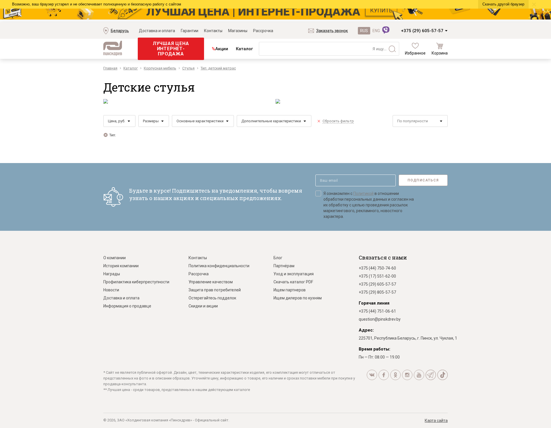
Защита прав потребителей (215, 290)
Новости (111, 290)
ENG (376, 30)
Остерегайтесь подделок (212, 298)
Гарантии (189, 30)
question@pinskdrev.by (380, 319)
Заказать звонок (332, 30)
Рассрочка (263, 30)
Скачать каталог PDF (293, 282)
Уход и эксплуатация (293, 274)
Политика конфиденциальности (219, 266)
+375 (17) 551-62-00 (377, 276)
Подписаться (423, 180)
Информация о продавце (127, 306)
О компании (114, 257)
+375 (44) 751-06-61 (377, 311)
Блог (277, 257)
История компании (121, 266)
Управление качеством (211, 282)
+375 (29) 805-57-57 (377, 292)
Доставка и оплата (157, 30)
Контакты (213, 30)
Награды (111, 274)
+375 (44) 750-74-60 (377, 268)
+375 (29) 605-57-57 (422, 30)
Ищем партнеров (289, 290)
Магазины (237, 30)
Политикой (363, 193)
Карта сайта (436, 420)
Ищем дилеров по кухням (297, 298)
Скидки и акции (203, 306)
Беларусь (120, 30)
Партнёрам (283, 266)
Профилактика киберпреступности (136, 282)
